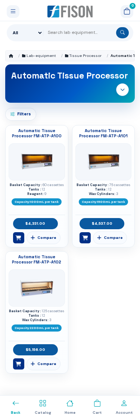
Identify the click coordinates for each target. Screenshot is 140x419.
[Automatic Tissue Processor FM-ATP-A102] (37, 288)
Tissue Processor (85, 55)
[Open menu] (13, 11)
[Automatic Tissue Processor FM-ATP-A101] (103, 162)
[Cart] (127, 11)
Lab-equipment (41, 55)
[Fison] (70, 11)
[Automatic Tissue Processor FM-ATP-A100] (37, 162)
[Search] (122, 32)
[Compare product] (43, 237)
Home (11, 55)
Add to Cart (18, 237)
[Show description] (122, 89)
